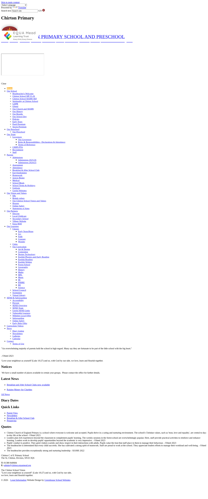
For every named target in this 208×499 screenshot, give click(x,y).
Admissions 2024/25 (27, 162)
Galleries (16, 336)
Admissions (17, 157)
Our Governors (24, 139)
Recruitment (17, 150)
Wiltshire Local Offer (21, 316)
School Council (19, 290)
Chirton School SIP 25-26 (23, 96)
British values (18, 198)
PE (19, 280)
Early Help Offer (19, 323)
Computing (23, 252)
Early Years (17, 122)
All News (5, 394)
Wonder (21, 241)
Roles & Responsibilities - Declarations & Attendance (41, 142)
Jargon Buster (18, 178)
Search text (6, 11)
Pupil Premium (18, 124)
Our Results (17, 114)
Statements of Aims (20, 208)
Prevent (15, 303)
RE (19, 285)
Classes (15, 229)
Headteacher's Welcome (23, 93)
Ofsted (15, 106)
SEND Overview (19, 305)
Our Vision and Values (17, 193)
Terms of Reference (26, 145)
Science (21, 287)
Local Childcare (19, 216)
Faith (20, 236)
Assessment (17, 165)
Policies (15, 119)
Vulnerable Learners (21, 313)
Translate (22, 7)
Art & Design (24, 249)
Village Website (19, 221)
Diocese (16, 213)
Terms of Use (18, 344)
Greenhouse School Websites (57, 480)
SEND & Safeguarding (17, 298)
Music (20, 277)
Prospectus (11, 420)
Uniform (16, 188)
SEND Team (17, 308)
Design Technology (26, 254)
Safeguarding (18, 318)
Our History (17, 111)
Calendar (16, 338)
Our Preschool (13, 129)
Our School (12, 91)
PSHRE (21, 282)
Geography (23, 267)
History (21, 270)
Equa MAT (17, 224)
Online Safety (18, 206)
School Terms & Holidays (23, 185)
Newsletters (17, 333)
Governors (17, 137)
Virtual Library (18, 295)
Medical (16, 180)
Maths (20, 272)
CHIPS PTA (17, 147)
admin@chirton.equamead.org (17, 465)
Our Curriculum (19, 247)
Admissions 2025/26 (27, 160)
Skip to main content (10, 2)
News (9, 328)
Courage (22, 239)
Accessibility (18, 300)
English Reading (25, 259)
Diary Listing (18, 331)
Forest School (24, 264)
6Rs (14, 196)
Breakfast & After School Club (25, 170)
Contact (10, 341)
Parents (10, 155)
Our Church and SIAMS (23, 109)
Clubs (15, 244)
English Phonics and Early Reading (33, 257)
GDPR (15, 104)
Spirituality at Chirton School (25, 101)
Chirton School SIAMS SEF (24, 99)
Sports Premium (19, 127)
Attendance (17, 167)
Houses (15, 203)
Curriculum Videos (15, 326)
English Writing (25, 262)
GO (40, 11)
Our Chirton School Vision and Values (29, 201)
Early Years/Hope (25, 231)
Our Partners (12, 211)
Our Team (11, 134)
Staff (14, 152)
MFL (20, 275)
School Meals (18, 183)
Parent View (12, 413)
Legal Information (18, 480)
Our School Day (19, 116)
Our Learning (13, 226)
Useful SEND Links (21, 310)
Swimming (17, 293)
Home (9, 88)
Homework (17, 175)
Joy (19, 234)
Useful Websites (19, 190)
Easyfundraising (19, 173)
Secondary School (20, 219)
